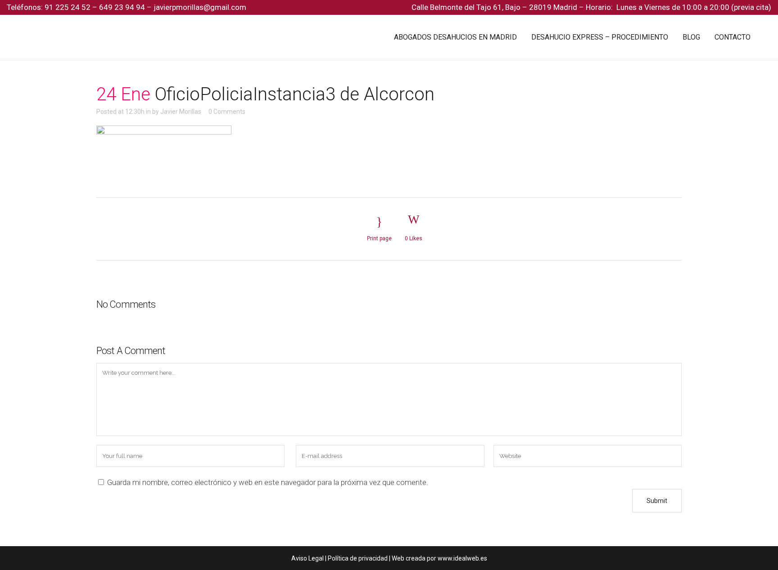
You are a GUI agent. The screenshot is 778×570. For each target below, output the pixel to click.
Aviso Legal (307, 558)
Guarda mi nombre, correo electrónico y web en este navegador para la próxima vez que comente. (267, 482)
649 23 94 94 (122, 7)
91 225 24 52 (68, 7)
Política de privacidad (358, 558)
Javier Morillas (180, 111)
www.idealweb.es (462, 558)
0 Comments (226, 111)
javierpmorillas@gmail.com (200, 7)
